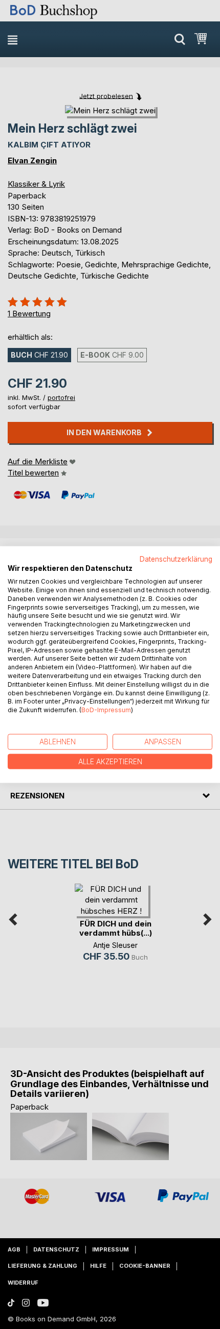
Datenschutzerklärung (176, 559)
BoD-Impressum (106, 710)
